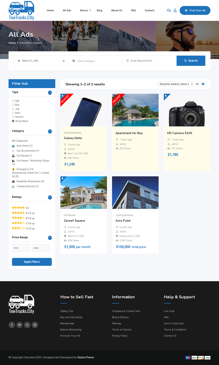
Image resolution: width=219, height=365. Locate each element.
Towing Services (28, 186)
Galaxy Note (73, 138)
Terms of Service (121, 329)
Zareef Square (74, 221)
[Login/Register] (175, 10)
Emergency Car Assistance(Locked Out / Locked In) (30, 173)
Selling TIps (66, 311)
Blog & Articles (120, 317)
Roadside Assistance (30, 181)
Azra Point (123, 221)
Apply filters (32, 261)
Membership (67, 323)
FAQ (133, 10)
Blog (99, 10)
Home (50, 10)
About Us (116, 10)
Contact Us (170, 335)
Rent (17, 112)
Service (19, 116)
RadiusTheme (86, 357)
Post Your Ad (197, 10)
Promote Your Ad (70, 335)
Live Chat (169, 311)
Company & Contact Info (126, 311)
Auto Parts (25, 145)
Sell (17, 100)
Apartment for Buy (129, 133)
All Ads (67, 10)
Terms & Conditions (175, 329)
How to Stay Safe (174, 323)
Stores (84, 10)
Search (193, 60)
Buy (17, 104)
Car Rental (24, 155)
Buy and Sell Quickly (71, 317)
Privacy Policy (119, 335)
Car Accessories (28, 150)
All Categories (20, 140)
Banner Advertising (70, 329)
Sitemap (116, 323)
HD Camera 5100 (179, 133)
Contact (149, 10)
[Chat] (169, 10)
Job (17, 108)
